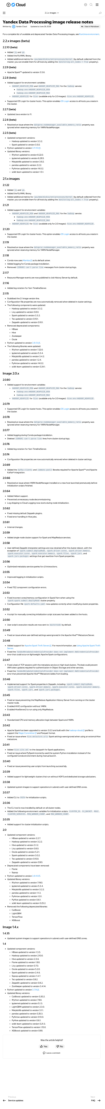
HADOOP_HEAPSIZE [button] (20, 96)
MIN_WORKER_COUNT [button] (36, 814)
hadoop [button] (71, 86)
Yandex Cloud (21, 26)
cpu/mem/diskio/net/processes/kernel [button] (53, 59)
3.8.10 (35, 876)
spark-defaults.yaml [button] (34, 604)
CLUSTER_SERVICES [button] (16, 814)
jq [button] (15, 52)
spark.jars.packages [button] (18, 556)
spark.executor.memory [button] (43, 553)
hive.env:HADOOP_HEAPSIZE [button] (80, 96)
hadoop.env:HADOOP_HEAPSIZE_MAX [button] (33, 93)
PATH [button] (22, 797)
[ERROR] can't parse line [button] (30, 267)
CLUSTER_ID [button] (74, 811)
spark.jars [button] (76, 553)
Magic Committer (26, 733)
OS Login (65, 101)
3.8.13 (35, 343)
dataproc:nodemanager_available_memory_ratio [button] (57, 125)
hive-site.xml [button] (21, 750)
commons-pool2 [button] (45, 470)
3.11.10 (35, 148)
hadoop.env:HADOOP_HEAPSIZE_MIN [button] (33, 89)
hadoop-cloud (75, 730)
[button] (85, 4)
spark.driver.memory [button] (79, 551)
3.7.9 (34, 990)
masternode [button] (55, 625)
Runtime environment (89, 34)
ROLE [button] (96, 811)
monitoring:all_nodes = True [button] (73, 62)
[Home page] (16, 4)
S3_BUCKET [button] (87, 811)
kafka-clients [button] (25, 470)
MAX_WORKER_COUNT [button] (59, 814)
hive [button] (35, 96)
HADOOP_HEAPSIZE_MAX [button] (49, 86)
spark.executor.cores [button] (19, 553)
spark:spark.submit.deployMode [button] (24, 600)
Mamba (26, 260)
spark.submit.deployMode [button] (32, 551)
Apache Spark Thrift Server (37, 645)
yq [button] (23, 52)
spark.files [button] (63, 553)
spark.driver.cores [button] (57, 551)
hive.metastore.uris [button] (37, 736)
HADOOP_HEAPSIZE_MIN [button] (22, 86)
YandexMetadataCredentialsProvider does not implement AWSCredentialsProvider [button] (58, 652)
